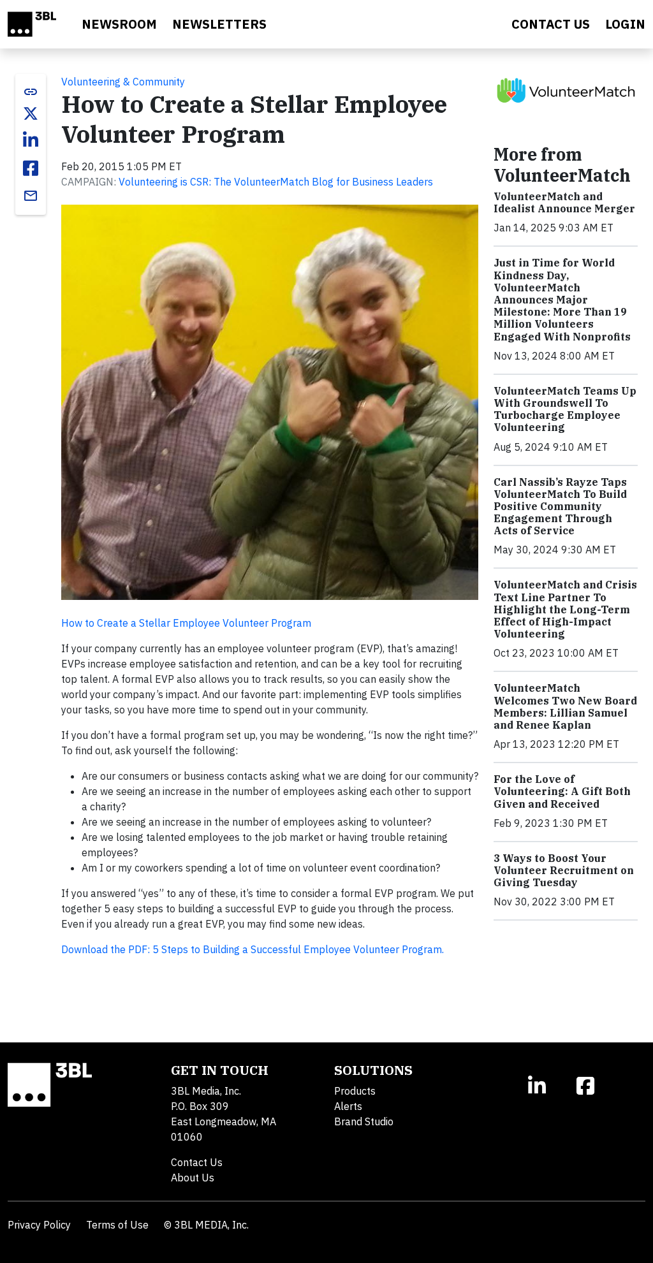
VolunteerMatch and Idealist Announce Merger (564, 202)
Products (355, 1090)
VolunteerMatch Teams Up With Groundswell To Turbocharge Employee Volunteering (565, 409)
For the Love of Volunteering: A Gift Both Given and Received (562, 791)
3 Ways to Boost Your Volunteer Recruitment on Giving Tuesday (564, 870)
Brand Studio (363, 1121)
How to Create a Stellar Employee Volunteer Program (186, 623)
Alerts (348, 1106)
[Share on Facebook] (30, 168)
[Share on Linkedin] (30, 140)
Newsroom (119, 24)
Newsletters (219, 24)
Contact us (550, 24)
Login (625, 24)
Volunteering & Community (123, 81)
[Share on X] (30, 113)
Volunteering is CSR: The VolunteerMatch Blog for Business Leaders (276, 181)
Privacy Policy (39, 1224)
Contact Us (197, 1162)
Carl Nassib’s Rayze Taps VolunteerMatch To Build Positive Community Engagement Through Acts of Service (560, 506)
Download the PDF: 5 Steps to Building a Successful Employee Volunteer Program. (252, 949)
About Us (192, 1177)
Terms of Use (117, 1224)
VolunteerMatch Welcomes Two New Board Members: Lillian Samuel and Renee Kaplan (565, 706)
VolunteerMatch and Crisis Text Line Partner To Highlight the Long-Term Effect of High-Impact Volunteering (565, 609)
